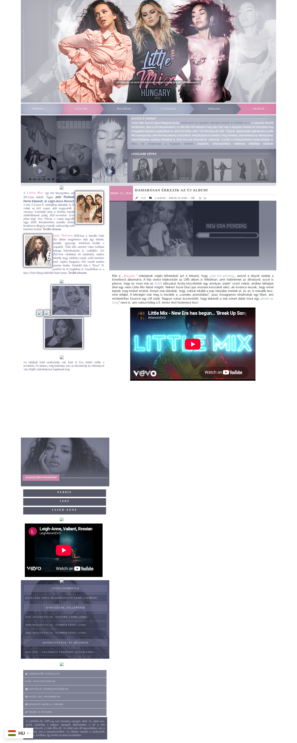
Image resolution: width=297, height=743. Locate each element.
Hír (193, 198)
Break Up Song (178, 198)
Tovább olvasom (52, 229)
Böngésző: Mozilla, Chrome (45, 704)
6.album (160, 198)
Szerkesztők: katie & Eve (43, 673)
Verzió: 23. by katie (39, 712)
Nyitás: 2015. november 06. (44, 696)
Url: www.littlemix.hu (41, 681)
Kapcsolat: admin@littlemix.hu (48, 689)
